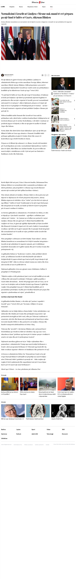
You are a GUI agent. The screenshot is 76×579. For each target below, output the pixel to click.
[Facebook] (42, 75)
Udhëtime (4, 438)
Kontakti (47, 444)
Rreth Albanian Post (18, 444)
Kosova (21, 6)
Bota (51, 6)
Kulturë (18, 434)
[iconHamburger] (4, 2)
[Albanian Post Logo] (38, 2)
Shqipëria (12, 6)
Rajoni (43, 6)
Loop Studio (66, 444)
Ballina (3, 429)
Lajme (3, 6)
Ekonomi (65, 434)
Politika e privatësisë (28, 444)
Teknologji (50, 434)
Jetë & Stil (35, 434)
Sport (33, 429)
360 (63, 429)
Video (48, 429)
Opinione (4, 434)
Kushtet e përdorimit (39, 444)
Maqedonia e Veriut (32, 6)
